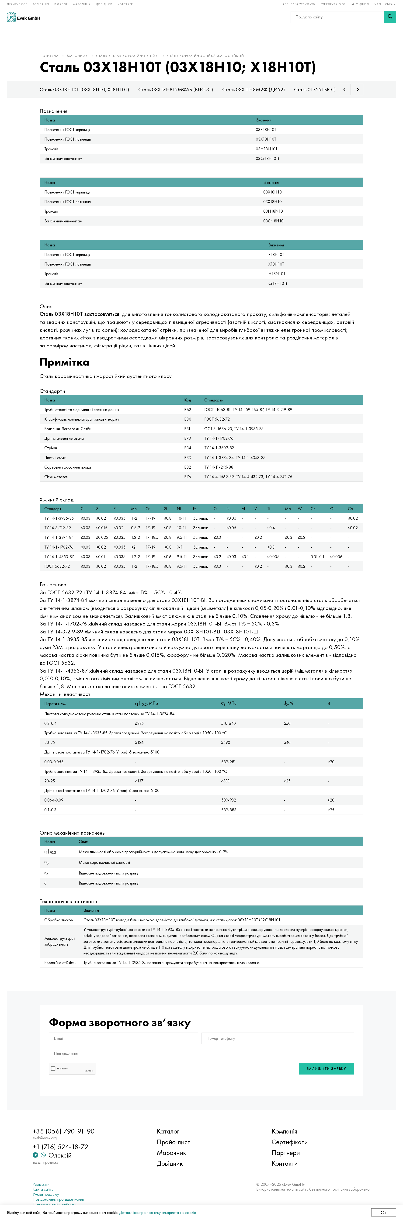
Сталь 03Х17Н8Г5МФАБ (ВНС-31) (175, 89)
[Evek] (23, 17)
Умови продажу (46, 1194)
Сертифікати (290, 1142)
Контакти (126, 4)
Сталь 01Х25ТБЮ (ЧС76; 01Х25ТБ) (332, 89)
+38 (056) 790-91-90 (299, 4)
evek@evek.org (333, 4)
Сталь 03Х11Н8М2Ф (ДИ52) (253, 89)
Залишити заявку (326, 1068)
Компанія (40, 4)
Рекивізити (41, 1184)
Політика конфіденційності (55, 1204)
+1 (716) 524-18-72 (60, 1147)
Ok (384, 1212)
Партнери (286, 1152)
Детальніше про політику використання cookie (157, 1212)
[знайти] (390, 17)
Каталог (61, 4)
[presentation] (345, 89)
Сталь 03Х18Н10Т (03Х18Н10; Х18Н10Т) (84, 89)
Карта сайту (43, 1189)
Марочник (82, 4)
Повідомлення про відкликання (58, 1199)
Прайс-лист (17, 4)
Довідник (104, 4)
